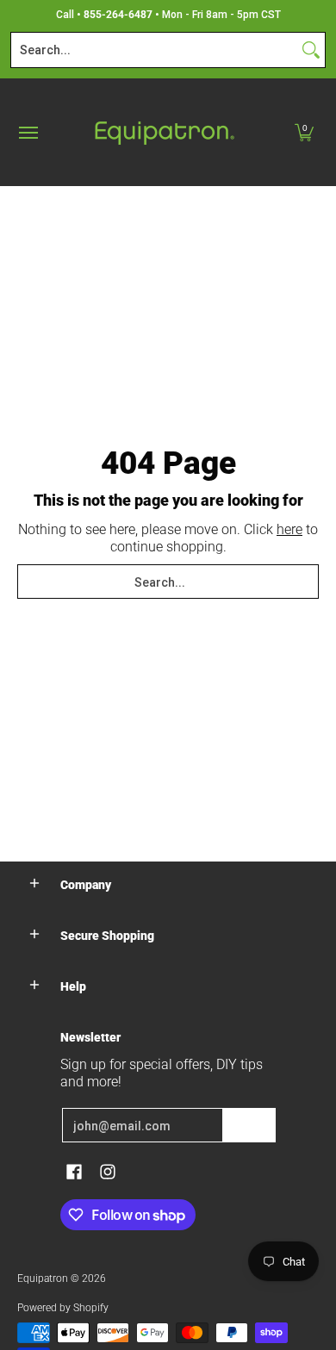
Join (249, 1125)
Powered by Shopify (63, 1308)
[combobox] (154, 50)
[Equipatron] (163, 132)
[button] (304, 132)
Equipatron (42, 1278)
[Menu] (27, 132)
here (289, 529)
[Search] (311, 50)
